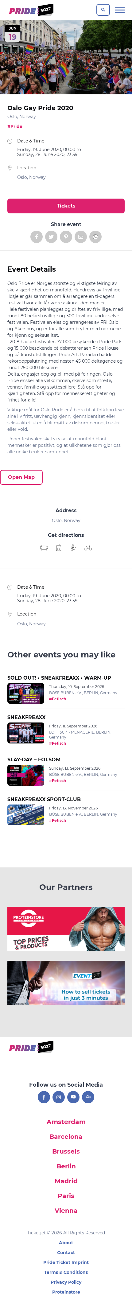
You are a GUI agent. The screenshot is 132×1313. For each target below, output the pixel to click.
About (66, 1242)
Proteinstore (66, 1292)
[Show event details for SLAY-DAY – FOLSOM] (25, 775)
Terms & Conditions (66, 1272)
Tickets (66, 206)
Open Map (21, 477)
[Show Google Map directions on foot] (73, 547)
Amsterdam (66, 1122)
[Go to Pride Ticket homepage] (30, 10)
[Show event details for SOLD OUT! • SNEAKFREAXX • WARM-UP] (25, 693)
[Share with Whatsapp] (95, 237)
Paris (66, 1196)
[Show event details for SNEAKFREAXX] (25, 732)
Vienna (66, 1210)
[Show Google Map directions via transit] (58, 547)
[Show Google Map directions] (44, 547)
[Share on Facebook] (36, 237)
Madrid (66, 1181)
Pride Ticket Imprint (66, 1262)
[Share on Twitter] (51, 237)
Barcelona (66, 1136)
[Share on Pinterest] (66, 237)
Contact (66, 1252)
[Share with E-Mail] (81, 237)
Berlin (66, 1166)
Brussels (66, 1151)
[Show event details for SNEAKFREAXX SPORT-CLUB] (25, 815)
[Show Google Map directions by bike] (88, 547)
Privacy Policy (66, 1282)
